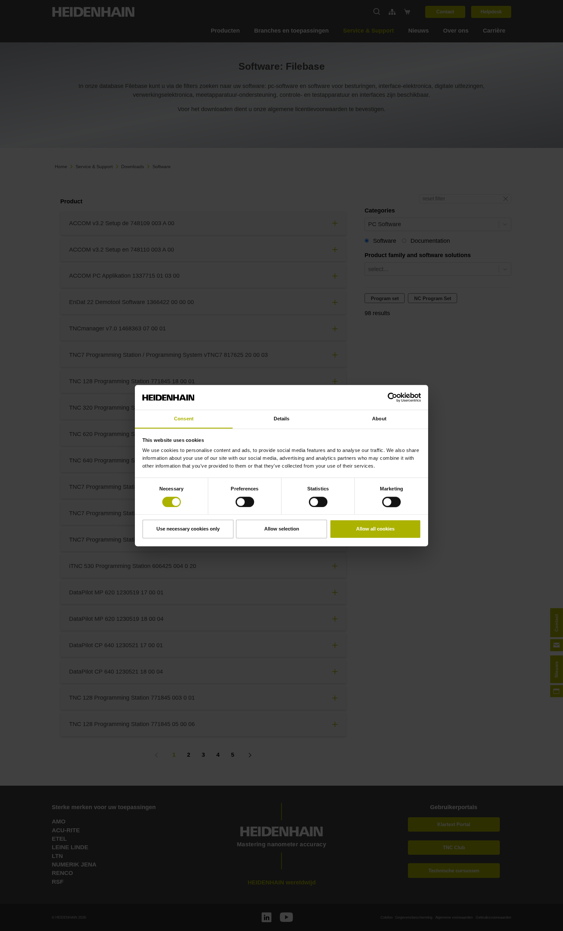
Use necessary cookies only (188, 529)
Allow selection (281, 529)
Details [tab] (282, 419)
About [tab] (379, 419)
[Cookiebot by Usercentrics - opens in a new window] (392, 397)
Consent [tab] (184, 419)
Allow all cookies (375, 529)
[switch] (245, 502)
